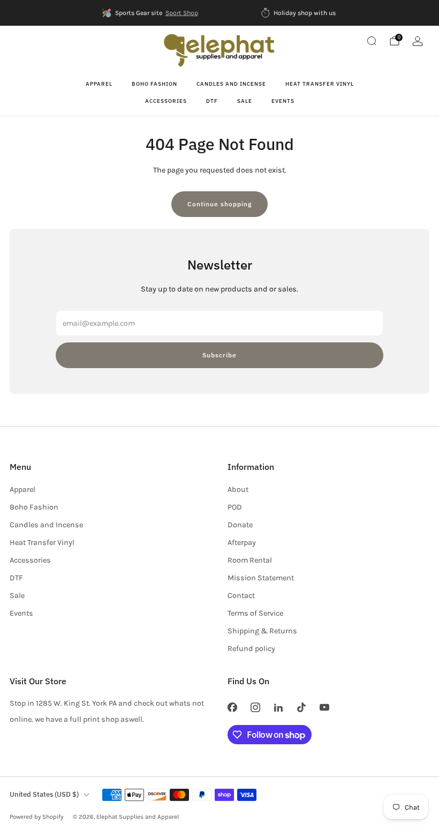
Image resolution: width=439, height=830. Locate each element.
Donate (240, 524)
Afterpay (242, 542)
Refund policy (251, 648)
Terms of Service (255, 613)
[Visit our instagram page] (255, 707)
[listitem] (150, 13)
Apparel (99, 83)
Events (282, 101)
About (238, 489)
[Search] (371, 40)
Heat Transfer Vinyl (319, 83)
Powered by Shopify (36, 816)
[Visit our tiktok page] (301, 707)
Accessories (166, 101)
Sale (244, 101)
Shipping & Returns (262, 630)
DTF (212, 101)
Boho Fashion (154, 83)
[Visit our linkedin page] (278, 707)
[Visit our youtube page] (324, 707)
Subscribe (219, 355)
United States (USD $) (44, 794)
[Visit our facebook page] (232, 707)
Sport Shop (181, 13)
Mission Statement (261, 577)
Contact (241, 595)
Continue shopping (219, 204)
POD (235, 507)
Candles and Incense (231, 83)
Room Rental (250, 560)
